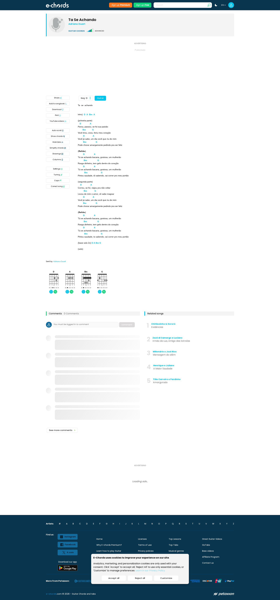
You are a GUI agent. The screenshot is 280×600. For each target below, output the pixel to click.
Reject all (140, 578)
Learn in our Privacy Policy (150, 570)
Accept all (113, 578)
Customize (166, 578)
